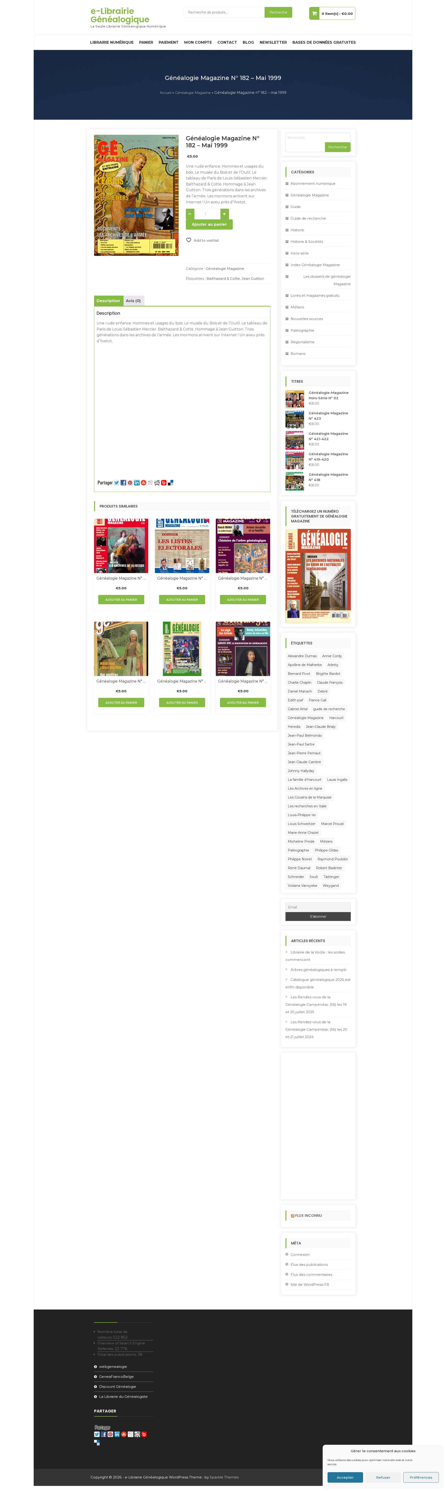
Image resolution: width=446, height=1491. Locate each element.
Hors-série (300, 253)
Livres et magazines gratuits (315, 295)
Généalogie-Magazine (306, 718)
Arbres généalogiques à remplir (319, 969)
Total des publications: (118, 1354)
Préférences (421, 1477)
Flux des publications (309, 1264)
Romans (298, 353)
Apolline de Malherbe (305, 665)
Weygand (331, 886)
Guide (296, 207)
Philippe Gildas (326, 850)
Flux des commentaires (311, 1274)
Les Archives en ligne (305, 788)
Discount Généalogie (117, 1386)
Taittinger (331, 877)
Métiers (297, 307)
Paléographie (302, 330)
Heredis (294, 727)
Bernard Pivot (299, 674)
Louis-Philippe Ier (302, 815)
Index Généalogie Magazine (315, 265)
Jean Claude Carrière (304, 762)
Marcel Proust (332, 824)
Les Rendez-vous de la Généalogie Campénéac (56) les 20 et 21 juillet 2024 (316, 1029)
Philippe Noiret (300, 859)
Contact (227, 42)
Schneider (296, 877)
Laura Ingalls (337, 780)
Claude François (329, 682)
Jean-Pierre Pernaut (304, 753)
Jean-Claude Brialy (321, 727)
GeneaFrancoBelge (116, 1376)
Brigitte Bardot (328, 674)
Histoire (297, 230)
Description (108, 301)
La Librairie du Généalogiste (123, 1396)
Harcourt (336, 718)
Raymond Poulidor (333, 859)
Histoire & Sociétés (307, 241)
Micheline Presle (301, 841)
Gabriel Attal (298, 709)
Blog (248, 42)
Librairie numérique (112, 42)
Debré (323, 691)
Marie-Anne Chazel (303, 833)
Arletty (333, 665)
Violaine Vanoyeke (302, 886)
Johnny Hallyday (301, 771)
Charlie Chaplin (300, 682)
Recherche (278, 12)
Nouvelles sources (307, 319)
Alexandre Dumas (302, 656)
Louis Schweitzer (301, 824)
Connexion (300, 1254)
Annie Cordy (332, 656)
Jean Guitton (253, 278)
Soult (314, 877)
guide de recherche (329, 709)
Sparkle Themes (224, 1477)
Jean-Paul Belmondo (305, 735)
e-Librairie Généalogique (120, 15)
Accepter (345, 1477)
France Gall (317, 700)
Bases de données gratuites (324, 42)
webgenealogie (113, 1366)
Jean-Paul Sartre (301, 744)
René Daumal (299, 868)
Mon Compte (198, 42)
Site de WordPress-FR (310, 1284)
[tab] (108, 301)
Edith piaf (295, 700)
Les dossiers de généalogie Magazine (327, 280)
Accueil (165, 93)
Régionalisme (303, 342)
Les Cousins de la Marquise (309, 797)
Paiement (169, 42)
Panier (146, 42)
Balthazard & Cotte (223, 278)
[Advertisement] (182, 378)
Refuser (383, 1477)
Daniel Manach (300, 691)
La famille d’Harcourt (304, 780)
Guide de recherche (308, 218)
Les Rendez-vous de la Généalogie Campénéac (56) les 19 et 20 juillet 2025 (316, 1004)
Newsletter (273, 42)
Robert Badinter (329, 868)
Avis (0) (133, 301)
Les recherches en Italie (307, 806)
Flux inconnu (308, 1215)
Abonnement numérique (313, 183)
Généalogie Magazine (193, 93)
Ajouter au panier (209, 224)
